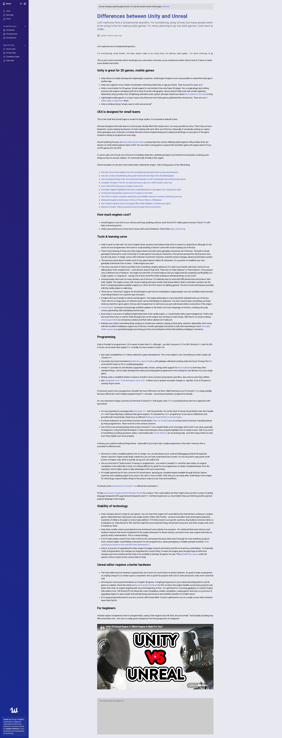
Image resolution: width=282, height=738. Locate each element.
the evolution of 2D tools (195, 94)
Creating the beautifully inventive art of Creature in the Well (126, 193)
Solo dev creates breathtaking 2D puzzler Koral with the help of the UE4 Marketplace (137, 176)
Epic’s (22, 719)
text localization (184, 367)
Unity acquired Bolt (109, 320)
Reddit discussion (190, 554)
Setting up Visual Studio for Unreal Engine (164, 417)
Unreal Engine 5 (108, 307)
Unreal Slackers (160, 433)
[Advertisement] (155, 717)
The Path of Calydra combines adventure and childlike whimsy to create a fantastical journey (141, 196)
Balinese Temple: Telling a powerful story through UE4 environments (131, 207)
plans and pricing (177, 229)
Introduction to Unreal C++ (123, 486)
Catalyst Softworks (12, 729)
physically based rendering (134, 142)
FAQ (204, 222)
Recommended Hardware (146, 585)
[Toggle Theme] (21, 4)
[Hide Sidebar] (25, 4)
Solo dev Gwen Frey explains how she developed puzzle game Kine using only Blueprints (139, 172)
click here (165, 7)
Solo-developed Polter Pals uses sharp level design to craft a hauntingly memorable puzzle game (143, 179)
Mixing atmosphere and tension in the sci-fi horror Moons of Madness (131, 200)
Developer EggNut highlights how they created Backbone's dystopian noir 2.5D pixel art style (141, 189)
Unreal (6, 719)
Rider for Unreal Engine (163, 420)
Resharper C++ (140, 411)
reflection (136, 361)
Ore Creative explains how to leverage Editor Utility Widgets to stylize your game (136, 203)
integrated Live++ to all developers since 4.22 (125, 380)
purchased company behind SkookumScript (123, 493)
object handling (147, 361)
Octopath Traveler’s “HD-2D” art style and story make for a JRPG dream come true (136, 183)
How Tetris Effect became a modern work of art (122, 186)
